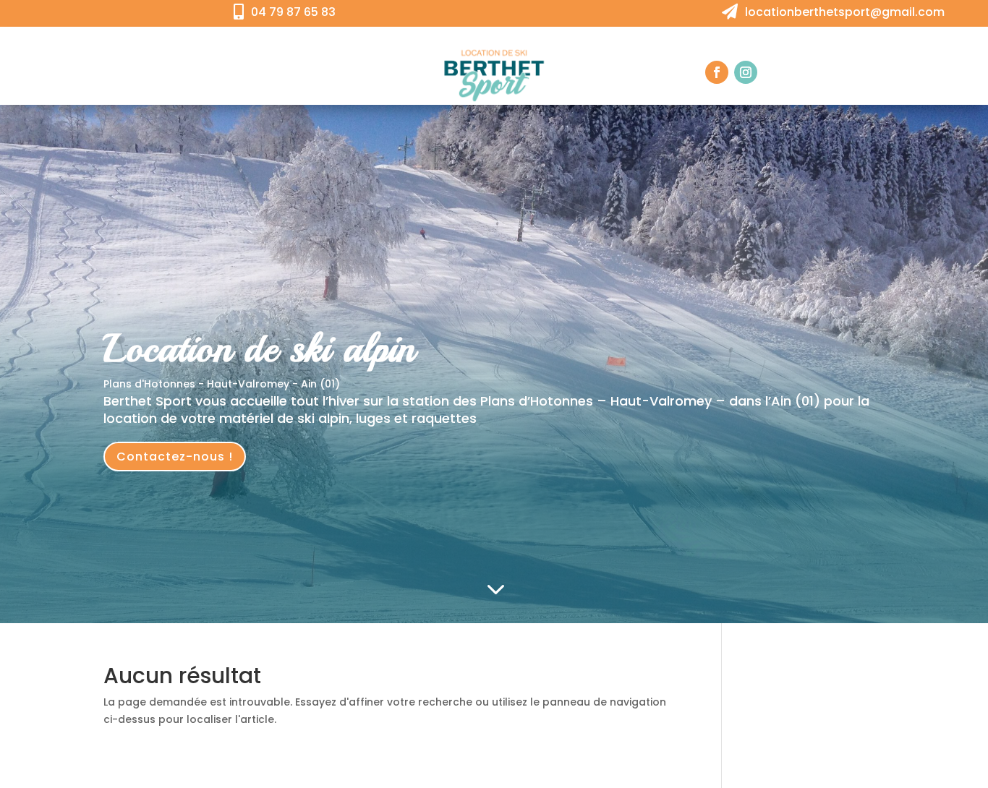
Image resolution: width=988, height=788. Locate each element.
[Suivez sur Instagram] (745, 72)
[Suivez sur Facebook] (716, 72)
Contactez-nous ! (174, 456)
